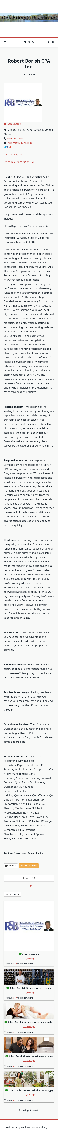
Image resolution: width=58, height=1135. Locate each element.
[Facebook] (25, 42)
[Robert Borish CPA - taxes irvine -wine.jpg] (29, 977)
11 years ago (29, 958)
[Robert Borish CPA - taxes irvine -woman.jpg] (29, 1079)
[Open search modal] (53, 42)
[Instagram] (33, 42)
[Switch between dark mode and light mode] (48, 42)
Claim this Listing (29, 865)
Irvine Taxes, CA (13, 154)
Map (29, 885)
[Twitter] (29, 42)
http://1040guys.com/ (20, 142)
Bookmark (11, 865)
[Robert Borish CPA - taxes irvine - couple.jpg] (29, 1045)
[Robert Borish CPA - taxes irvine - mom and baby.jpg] (29, 1011)
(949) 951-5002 (15, 138)
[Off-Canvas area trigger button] (5, 42)
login (15, 963)
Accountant (13, 124)
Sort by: (11, 894)
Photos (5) (29, 878)
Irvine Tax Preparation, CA (19, 162)
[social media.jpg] (29, 926)
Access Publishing (37, 1127)
